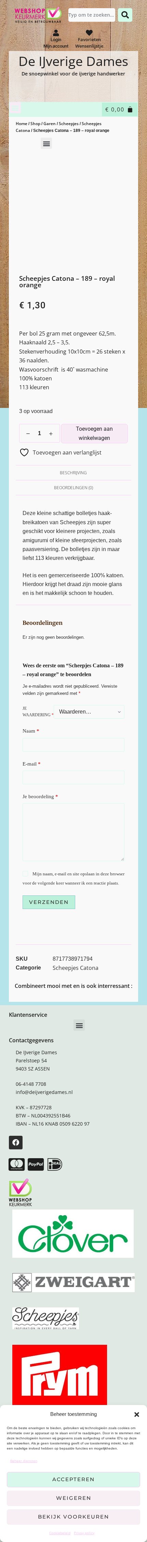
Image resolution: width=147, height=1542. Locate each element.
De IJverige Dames (73, 61)
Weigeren (73, 1498)
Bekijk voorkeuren (73, 1516)
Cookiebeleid (59, 1532)
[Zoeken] (125, 15)
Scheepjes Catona (75, 968)
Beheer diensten (23, 1460)
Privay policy (84, 1532)
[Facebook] (16, 1142)
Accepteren (73, 1479)
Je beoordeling (40, 796)
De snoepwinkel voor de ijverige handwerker (73, 73)
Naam (31, 731)
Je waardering (38, 712)
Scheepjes (69, 123)
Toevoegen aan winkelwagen (94, 433)
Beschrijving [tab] (73, 473)
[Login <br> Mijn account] (56, 33)
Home (21, 123)
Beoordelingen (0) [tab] (73, 488)
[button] (136, 1414)
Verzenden (49, 902)
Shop (35, 123)
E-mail (32, 764)
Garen (49, 123)
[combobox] (91, 15)
